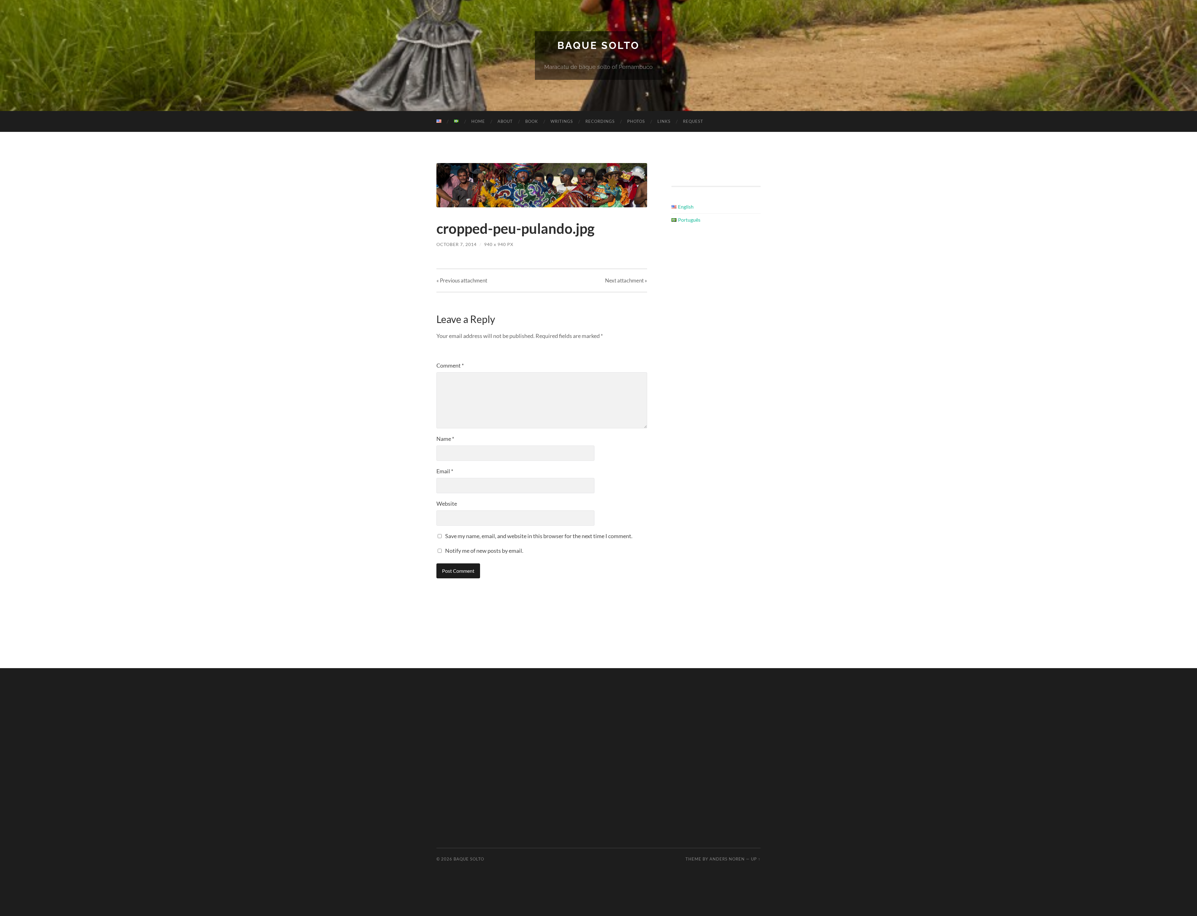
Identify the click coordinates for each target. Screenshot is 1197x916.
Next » (626, 280)
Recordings (600, 121)
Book (531, 121)
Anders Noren (727, 858)
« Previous (461, 280)
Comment (450, 365)
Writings (561, 121)
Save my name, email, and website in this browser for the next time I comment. (538, 536)
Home (478, 121)
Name (445, 438)
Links (664, 121)
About (505, 121)
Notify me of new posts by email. (484, 550)
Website (446, 503)
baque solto (598, 45)
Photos (636, 121)
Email (444, 471)
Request (693, 121)
